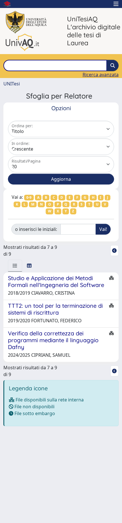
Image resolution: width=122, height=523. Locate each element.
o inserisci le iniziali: (36, 229)
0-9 (28, 197)
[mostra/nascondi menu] (116, 4)
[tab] (15, 266)
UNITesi (11, 84)
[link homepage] (9, 4)
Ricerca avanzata (101, 74)
